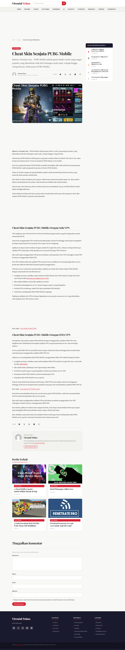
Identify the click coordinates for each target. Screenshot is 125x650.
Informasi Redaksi (39, 443)
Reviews (27, 9)
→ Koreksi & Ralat (100, 634)
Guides (36, 9)
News (19, 9)
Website (14, 591)
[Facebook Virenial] (14, 628)
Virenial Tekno (30, 437)
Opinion (101, 9)
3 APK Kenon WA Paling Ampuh (99, 77)
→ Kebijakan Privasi (100, 631)
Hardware (56, 9)
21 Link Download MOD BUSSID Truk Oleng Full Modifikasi (26, 524)
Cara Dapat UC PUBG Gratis (30, 389)
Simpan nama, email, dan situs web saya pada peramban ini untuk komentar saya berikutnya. (44, 600)
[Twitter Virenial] (18, 628)
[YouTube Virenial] (27, 628)
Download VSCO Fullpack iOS (99, 57)
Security (71, 9)
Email (14, 582)
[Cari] (64, 3)
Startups (81, 9)
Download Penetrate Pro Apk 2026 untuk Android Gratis (61, 524)
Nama (14, 574)
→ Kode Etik (76, 634)
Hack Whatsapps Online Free (61, 489)
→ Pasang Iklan (77, 637)
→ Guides (54, 622)
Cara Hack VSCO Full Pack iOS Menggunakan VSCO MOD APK (99, 70)
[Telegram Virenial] (31, 628)
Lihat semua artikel (30, 447)
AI (64, 9)
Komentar (15, 555)
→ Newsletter (99, 625)
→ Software (55, 625)
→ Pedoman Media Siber (80, 631)
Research (91, 9)
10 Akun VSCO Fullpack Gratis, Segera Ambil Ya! (97, 50)
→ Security (55, 628)
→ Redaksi (76, 628)
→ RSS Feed (98, 622)
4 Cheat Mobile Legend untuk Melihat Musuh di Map (25, 490)
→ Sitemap (98, 628)
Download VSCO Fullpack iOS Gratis (96, 63)
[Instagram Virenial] (22, 628)
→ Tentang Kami (78, 622)
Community (112, 9)
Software (45, 9)
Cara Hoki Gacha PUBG (28, 328)
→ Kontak (76, 625)
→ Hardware (55, 631)
